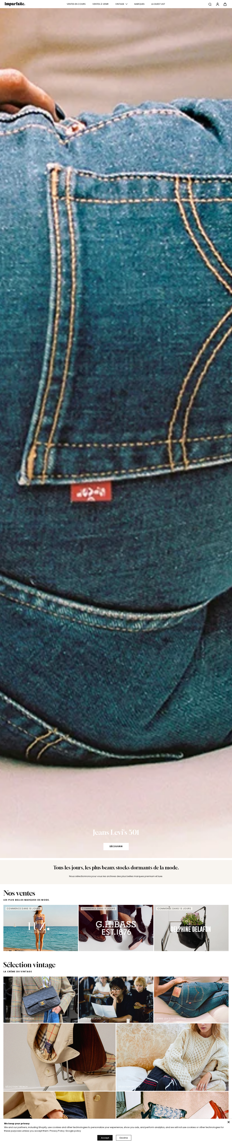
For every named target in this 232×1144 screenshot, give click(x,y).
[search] (210, 4)
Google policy (73, 1130)
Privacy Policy (57, 1130)
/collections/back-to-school (16, 1)
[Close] (228, 1122)
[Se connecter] (217, 4)
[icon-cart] (225, 4)
